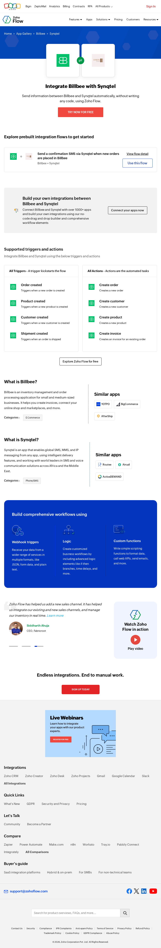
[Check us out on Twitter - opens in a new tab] (136, 891)
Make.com (56, 844)
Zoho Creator (34, 776)
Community (12, 824)
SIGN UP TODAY (81, 689)
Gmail (101, 776)
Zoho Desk (57, 776)
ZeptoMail (40, 6)
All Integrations (15, 783)
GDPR (31, 803)
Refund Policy (143, 928)
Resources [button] (150, 19)
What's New (12, 803)
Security (31, 928)
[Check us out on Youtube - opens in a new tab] (153, 891)
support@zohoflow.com (29, 891)
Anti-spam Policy (84, 928)
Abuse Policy (112, 933)
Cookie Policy (72, 933)
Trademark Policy (52, 933)
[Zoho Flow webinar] (80, 733)
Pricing (118, 19)
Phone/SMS (32, 480)
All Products (102, 6)
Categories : (12, 417)
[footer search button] (125, 913)
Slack (145, 776)
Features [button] (74, 19)
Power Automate (31, 844)
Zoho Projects (80, 776)
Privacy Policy (124, 928)
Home (8, 33)
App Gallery (24, 33)
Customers (133, 19)
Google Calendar (123, 776)
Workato (88, 844)
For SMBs (85, 872)
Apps (89, 19)
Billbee (40, 33)
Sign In (151, 6)
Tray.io (105, 844)
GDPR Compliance (92, 933)
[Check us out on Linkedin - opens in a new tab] (144, 891)
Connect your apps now (127, 210)
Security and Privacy (56, 803)
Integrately (11, 852)
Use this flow (137, 163)
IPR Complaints (63, 928)
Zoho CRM (11, 776)
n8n (73, 844)
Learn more (55, 615)
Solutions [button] (101, 19)
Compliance (45, 928)
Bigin (28, 6)
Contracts (79, 6)
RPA (90, 6)
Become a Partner (39, 824)
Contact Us (16, 928)
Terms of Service (105, 928)
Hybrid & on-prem (59, 872)
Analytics (54, 6)
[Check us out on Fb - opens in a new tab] (129, 891)
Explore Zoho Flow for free (80, 361)
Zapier (8, 844)
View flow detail (137, 153)
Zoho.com (12, 6)
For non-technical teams (115, 872)
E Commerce (33, 417)
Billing (66, 6)
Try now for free (80, 112)
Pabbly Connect (128, 844)
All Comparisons (37, 852)
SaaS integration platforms (22, 872)
